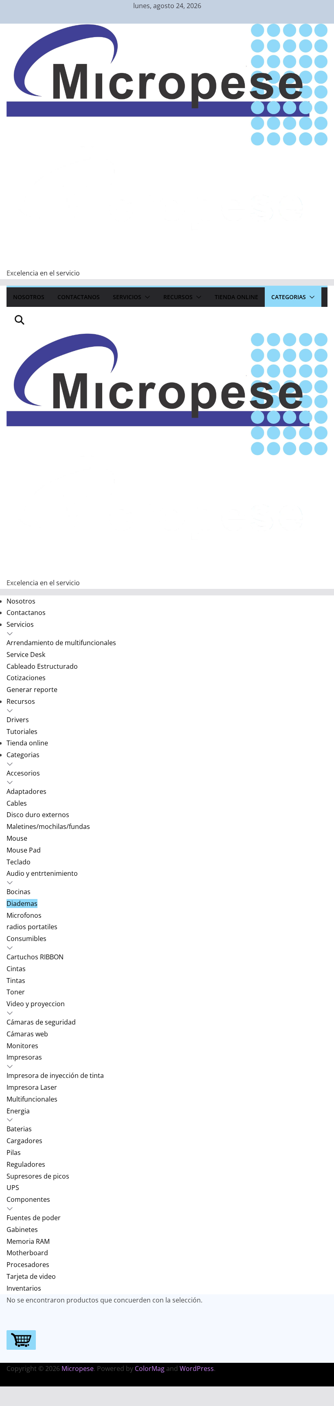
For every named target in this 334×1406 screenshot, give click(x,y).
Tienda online (236, 297)
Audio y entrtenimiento (42, 873)
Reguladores (26, 1164)
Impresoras (24, 1057)
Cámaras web (27, 1033)
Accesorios (23, 773)
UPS (13, 1187)
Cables (17, 803)
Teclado (19, 861)
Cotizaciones (26, 677)
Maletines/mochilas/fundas (48, 826)
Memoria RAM (28, 1241)
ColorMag (150, 1368)
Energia (18, 1110)
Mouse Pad (24, 850)
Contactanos (78, 297)
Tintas (16, 980)
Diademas (22, 903)
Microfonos (24, 915)
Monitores (22, 1045)
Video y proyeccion (36, 1003)
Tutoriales (22, 731)
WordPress (197, 1368)
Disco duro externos (38, 814)
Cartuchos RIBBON (35, 956)
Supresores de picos (38, 1176)
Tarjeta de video (31, 1276)
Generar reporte (32, 689)
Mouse (17, 838)
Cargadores (24, 1140)
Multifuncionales (32, 1099)
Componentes (28, 1199)
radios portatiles (32, 926)
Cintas (16, 968)
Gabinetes (22, 1229)
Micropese (78, 1368)
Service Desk (26, 654)
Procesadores (28, 1264)
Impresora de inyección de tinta (55, 1075)
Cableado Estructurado (42, 666)
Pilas (14, 1152)
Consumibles (26, 938)
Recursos (178, 297)
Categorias (288, 297)
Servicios (127, 297)
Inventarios (24, 1288)
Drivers (18, 719)
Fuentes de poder (34, 1217)
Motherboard (27, 1252)
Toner (16, 991)
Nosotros (28, 297)
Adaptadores (26, 791)
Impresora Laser (32, 1087)
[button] (145, 297)
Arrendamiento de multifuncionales (61, 642)
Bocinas (19, 891)
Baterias (19, 1128)
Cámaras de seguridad (41, 1022)
